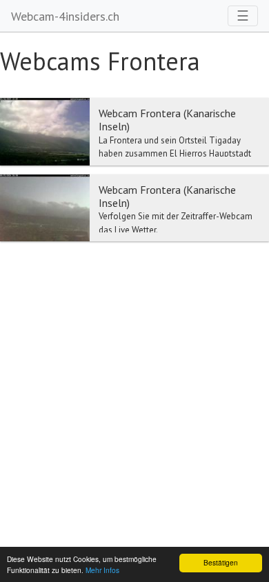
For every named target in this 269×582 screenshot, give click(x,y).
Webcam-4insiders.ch (65, 16)
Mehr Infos (102, 570)
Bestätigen (220, 562)
